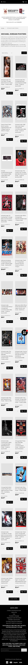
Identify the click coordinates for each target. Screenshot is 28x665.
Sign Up (24, 650)
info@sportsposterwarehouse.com (9, 44)
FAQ (14, 614)
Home (2, 28)
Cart (26, 1)
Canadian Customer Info (14, 619)
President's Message (14, 616)
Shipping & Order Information (14, 617)
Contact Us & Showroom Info (14, 610)
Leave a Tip (14, 612)
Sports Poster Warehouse (15, 659)
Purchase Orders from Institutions (14, 621)
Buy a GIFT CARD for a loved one (14, 623)
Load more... (14, 599)
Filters (24, 52)
